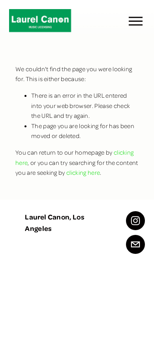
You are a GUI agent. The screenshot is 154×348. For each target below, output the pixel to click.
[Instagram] (135, 220)
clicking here (83, 172)
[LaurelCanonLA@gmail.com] (135, 244)
